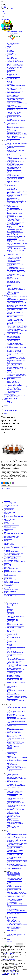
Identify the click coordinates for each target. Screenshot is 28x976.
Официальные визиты (10, 572)
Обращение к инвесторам (13, 339)
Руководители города (12, 60)
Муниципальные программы (14, 216)
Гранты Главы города (9, 515)
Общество (6, 570)
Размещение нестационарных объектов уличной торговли (15, 318)
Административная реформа (14, 167)
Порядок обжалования (13, 208)
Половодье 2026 (8, 577)
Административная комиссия (11, 525)
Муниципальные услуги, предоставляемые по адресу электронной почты (14, 260)
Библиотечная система (10, 527)
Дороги (6, 506)
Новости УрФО (8, 565)
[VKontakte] (2, 483)
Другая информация (12, 284)
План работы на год (12, 189)
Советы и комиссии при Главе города (17, 143)
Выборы (6, 534)
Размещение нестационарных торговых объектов (15, 315)
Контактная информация (13, 95)
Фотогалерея (10, 68)
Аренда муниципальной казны (15, 301)
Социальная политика (9, 518)
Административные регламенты (15, 222)
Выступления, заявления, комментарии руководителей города (14, 594)
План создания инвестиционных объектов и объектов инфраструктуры (17, 356)
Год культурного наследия (11, 537)
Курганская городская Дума (11, 505)
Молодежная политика (10, 557)
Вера (5, 532)
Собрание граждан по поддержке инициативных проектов (15, 138)
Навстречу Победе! (9, 523)
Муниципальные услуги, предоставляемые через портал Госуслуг (15, 264)
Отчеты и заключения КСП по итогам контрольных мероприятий (17, 191)
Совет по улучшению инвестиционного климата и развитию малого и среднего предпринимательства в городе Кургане (15, 343)
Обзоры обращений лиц (13, 384)
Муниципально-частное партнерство (17, 375)
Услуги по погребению (13, 292)
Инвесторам (7, 334)
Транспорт (6, 513)
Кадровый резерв (11, 79)
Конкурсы (9, 82)
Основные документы (13, 220)
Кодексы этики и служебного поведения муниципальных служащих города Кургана (17, 104)
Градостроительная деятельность (15, 56)
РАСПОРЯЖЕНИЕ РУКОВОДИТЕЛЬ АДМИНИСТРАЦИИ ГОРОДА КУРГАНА (17, 250)
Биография (10, 141)
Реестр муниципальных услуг (15, 257)
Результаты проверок (12, 168)
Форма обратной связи (13, 372)
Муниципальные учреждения (11, 560)
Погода (6, 522)
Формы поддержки (12, 365)
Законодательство (11, 89)
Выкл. (12, 8)
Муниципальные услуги (10, 558)
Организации (10, 53)
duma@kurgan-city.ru (9, 959)
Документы (7, 205)
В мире (6, 530)
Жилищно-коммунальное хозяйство (13, 516)
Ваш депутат (10, 126)
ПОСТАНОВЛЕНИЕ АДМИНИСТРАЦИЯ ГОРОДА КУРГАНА (15, 226)
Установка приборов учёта (11, 589)
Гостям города (10, 57)
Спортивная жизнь (9, 508)
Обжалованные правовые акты (15, 209)
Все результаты (5, 19)
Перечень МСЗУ (11, 294)
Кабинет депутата (11, 130)
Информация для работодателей (15, 91)
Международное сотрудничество (12, 556)
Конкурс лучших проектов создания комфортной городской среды (13, 553)
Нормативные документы (14, 199)
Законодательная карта (13, 391)
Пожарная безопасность (10, 575)
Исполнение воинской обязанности (13, 547)
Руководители (10, 147)
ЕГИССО (9, 182)
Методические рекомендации (14, 116)
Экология (6, 592)
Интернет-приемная (12, 136)
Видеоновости (11, 70)
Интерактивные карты (13, 396)
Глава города (7, 140)
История (9, 46)
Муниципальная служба (10, 78)
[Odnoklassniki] (4, 483)
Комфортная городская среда (11, 551)
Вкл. (9, 8)
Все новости (7, 501)
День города (7, 541)
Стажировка (10, 84)
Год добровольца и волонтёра (11, 536)
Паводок (6, 574)
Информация (7, 13)
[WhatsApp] (10, 483)
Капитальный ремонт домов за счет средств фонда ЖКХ (16, 305)
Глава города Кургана (9, 503)
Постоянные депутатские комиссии (16, 133)
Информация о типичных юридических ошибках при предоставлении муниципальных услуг (16, 289)
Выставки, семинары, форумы (15, 367)
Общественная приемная (13, 181)
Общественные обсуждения (11, 568)
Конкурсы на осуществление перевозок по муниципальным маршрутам (15, 312)
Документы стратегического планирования (14, 214)
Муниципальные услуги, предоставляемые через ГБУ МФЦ (16, 267)
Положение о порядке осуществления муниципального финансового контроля (17, 195)
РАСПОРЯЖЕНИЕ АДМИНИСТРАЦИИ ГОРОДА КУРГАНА (15, 240)
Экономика (10, 50)
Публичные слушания (9, 584)
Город (5, 41)
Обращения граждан (9, 378)
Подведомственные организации (15, 150)
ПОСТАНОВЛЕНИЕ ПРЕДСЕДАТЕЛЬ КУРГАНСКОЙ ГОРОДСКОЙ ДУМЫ (16, 236)
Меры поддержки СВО (13, 274)
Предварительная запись (13, 282)
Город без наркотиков (9, 519)
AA (1, 5)
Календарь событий (12, 74)
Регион (6, 588)
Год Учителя (7, 540)
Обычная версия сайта (7, 9)
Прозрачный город (12, 72)
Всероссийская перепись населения (13, 533)
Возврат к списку (5, 488)
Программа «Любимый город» (15, 64)
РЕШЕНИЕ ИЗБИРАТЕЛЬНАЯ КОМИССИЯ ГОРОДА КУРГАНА (16, 253)
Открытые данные (9, 394)
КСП (5, 184)
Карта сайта (10, 402)
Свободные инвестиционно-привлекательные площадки (14, 363)
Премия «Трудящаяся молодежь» (15, 65)
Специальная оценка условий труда (16, 201)
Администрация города (10, 502)
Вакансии (9, 81)
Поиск (5, 399)
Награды (9, 71)
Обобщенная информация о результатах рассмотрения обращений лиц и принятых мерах (17, 387)
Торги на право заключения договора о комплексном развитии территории (17, 325)
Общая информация (12, 44)
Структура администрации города (16, 146)
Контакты (9, 179)
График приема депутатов (14, 132)
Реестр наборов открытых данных (16, 395)
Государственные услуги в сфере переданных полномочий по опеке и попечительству (16, 271)
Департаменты (11, 148)
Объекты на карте (11, 151)
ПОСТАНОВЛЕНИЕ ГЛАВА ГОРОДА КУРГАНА (15, 232)
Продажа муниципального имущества (17, 299)
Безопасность (7, 526)
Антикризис (7, 520)
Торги (5, 295)
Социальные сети (11, 392)
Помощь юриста (8, 578)
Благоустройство (8, 529)
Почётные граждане (12, 58)
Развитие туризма (8, 587)
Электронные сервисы (13, 281)
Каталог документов (12, 206)
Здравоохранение (8, 543)
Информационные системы (14, 170)
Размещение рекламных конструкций (17, 308)
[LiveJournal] (8, 483)
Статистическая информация (14, 178)
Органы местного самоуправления (13, 571)
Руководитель (10, 186)
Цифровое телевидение (10, 591)
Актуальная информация (13, 43)
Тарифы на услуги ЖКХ (13, 223)
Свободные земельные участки (15, 333)
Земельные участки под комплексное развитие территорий (17, 331)
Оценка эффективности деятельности (17, 158)
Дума (5, 122)
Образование (7, 510)
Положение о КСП (12, 185)
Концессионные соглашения (14, 309)
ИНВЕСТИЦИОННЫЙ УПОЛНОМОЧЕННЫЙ (13, 336)
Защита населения (11, 160)
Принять (25, 969)
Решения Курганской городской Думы (17, 134)
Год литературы (8, 539)
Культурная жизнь (8, 509)
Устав (8, 47)
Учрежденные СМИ (12, 171)
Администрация (8, 144)
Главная (6, 405)
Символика (10, 48)
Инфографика (10, 51)
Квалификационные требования (15, 88)
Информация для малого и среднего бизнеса (15, 546)
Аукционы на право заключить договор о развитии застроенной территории (15, 322)
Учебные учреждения (12, 96)
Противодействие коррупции (14, 67)
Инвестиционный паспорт (14, 351)
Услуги (5, 256)
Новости (9, 125)
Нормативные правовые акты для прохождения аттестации (16, 218)
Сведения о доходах (12, 198)
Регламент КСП (11, 188)
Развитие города (11, 54)
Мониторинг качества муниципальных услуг (13, 279)
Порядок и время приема (13, 381)
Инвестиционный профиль (14, 377)
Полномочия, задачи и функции (15, 164)
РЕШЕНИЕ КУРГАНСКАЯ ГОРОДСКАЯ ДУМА (14, 229)
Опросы (9, 75)
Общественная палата (9, 512)
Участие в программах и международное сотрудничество (15, 176)
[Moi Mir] (6, 483)
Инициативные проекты (13, 77)
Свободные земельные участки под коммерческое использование (16, 328)
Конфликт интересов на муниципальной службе (13, 114)
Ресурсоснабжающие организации (16, 374)
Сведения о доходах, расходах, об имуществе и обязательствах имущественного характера (16, 99)
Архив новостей (8, 596)
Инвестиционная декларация (14, 350)
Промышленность (8, 581)
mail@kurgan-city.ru (9, 953)
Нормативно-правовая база (14, 389)
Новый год (7, 567)
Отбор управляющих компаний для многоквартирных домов (16, 303)
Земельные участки (9, 544)
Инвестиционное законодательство (16, 358)
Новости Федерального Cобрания (16, 120)
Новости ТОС (7, 564)
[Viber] (13, 483)
